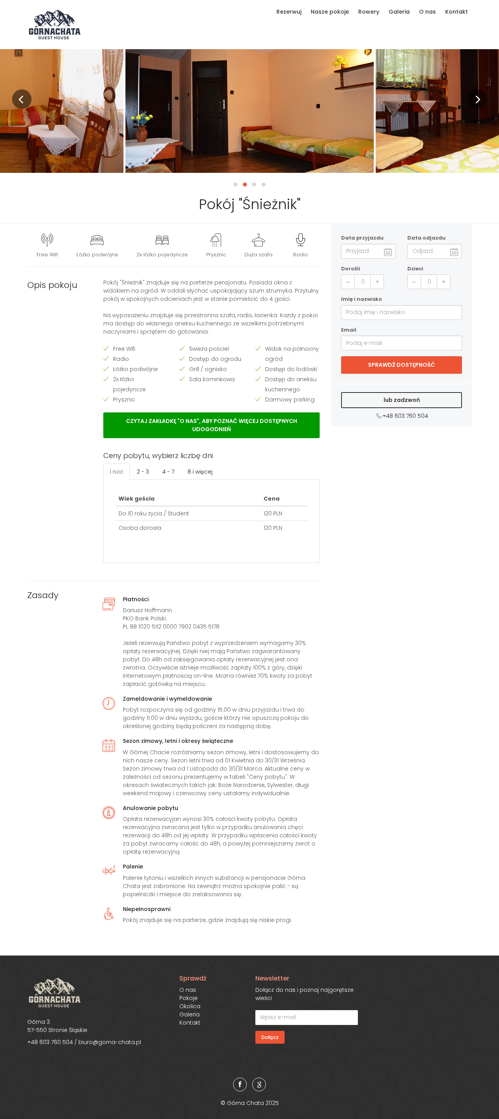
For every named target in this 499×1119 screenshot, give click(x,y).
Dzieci (415, 268)
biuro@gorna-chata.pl (109, 1042)
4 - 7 (168, 472)
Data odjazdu (426, 238)
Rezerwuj (288, 12)
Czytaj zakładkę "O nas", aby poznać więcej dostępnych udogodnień (211, 425)
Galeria (399, 12)
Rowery (368, 12)
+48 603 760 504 (405, 416)
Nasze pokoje (330, 12)
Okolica (189, 1006)
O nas (427, 12)
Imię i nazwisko (361, 299)
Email (348, 330)
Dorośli (350, 268)
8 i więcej (200, 472)
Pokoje (188, 998)
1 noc (117, 472)
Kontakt (456, 12)
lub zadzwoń (402, 400)
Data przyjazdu (362, 238)
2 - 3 (143, 472)
